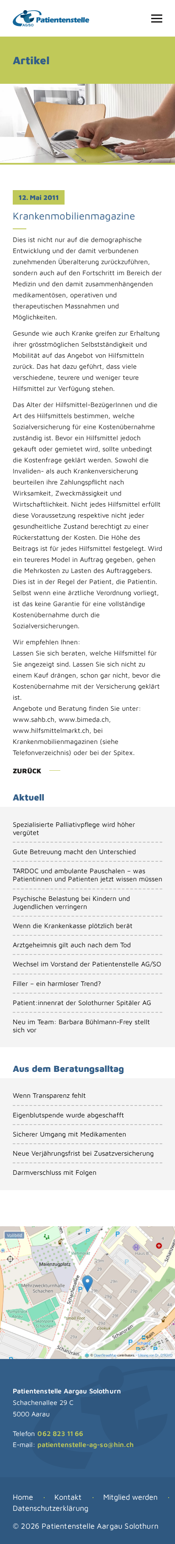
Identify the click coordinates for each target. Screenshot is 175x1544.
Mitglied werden (130, 1497)
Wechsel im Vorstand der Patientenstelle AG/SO (87, 964)
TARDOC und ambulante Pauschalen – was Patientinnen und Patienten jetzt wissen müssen (87, 875)
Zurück (27, 771)
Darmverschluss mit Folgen (54, 1172)
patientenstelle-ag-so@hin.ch (85, 1444)
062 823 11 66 (60, 1433)
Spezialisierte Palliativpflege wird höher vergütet (74, 828)
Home (23, 1497)
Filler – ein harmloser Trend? (57, 983)
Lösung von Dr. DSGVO (155, 1355)
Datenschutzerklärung (50, 1508)
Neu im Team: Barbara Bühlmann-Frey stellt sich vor (81, 1026)
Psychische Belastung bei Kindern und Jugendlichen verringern (71, 902)
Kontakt (68, 1497)
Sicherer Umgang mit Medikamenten (69, 1134)
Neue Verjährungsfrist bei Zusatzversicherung (83, 1153)
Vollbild (14, 1235)
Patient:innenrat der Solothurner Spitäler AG (82, 1002)
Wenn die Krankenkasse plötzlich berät (73, 925)
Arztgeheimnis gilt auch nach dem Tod (72, 945)
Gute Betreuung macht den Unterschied (74, 851)
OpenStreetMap (105, 1355)
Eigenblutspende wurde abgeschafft (68, 1115)
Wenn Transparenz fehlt (49, 1095)
